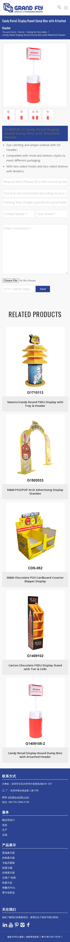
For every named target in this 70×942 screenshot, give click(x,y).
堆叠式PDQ (8, 887)
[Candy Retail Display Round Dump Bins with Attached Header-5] (35, 115)
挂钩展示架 (8, 857)
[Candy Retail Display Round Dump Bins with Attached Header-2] (21, 115)
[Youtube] (11, 925)
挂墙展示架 (8, 872)
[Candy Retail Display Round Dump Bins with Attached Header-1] (35, 75)
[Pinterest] (17, 925)
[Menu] (66, 7)
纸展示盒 (7, 882)
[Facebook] (28, 925)
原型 (4, 825)
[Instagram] (22, 925)
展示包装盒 (8, 892)
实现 (4, 834)
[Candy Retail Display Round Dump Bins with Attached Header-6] (48, 115)
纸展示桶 (7, 867)
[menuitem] (57, 7)
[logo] (28, 7)
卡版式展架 (8, 862)
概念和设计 (8, 820)
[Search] (57, 7)
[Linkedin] (5, 925)
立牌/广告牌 (9, 877)
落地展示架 (8, 852)
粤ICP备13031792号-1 (51, 936)
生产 (4, 829)
